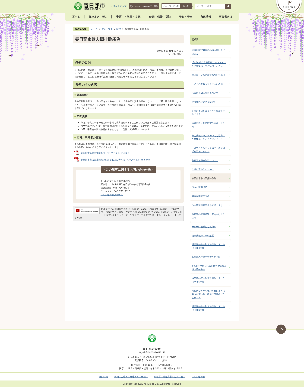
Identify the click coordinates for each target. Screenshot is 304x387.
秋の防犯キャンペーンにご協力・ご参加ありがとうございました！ (208, 137)
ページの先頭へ (281, 329)
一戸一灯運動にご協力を (204, 226)
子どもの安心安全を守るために (207, 83)
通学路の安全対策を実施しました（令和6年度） (208, 308)
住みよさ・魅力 (98, 16)
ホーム (94, 29)
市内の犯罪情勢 (199, 187)
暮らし (76, 16)
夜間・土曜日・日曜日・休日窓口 (131, 376)
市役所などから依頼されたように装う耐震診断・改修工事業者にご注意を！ (208, 294)
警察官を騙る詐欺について (205, 160)
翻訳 (156, 6)
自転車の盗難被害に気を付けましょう (208, 216)
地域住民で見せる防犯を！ (205, 101)
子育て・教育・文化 (128, 16)
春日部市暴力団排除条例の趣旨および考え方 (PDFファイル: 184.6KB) (116, 159)
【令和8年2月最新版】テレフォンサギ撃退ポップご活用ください (209, 64)
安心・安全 (185, 16)
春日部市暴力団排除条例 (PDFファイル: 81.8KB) (105, 153)
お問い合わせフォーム (112, 194)
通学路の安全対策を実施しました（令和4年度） (208, 246)
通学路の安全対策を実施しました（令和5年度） (208, 280)
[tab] (171, 6)
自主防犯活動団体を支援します (207, 205)
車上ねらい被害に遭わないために (208, 74)
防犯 (118, 29)
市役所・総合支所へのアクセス (169, 376)
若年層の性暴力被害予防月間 (206, 257)
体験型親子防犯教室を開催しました (208, 125)
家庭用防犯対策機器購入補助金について (208, 52)
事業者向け (225, 16)
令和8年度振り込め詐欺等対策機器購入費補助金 (209, 267)
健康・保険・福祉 (160, 16)
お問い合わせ (198, 376)
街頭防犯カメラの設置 (203, 235)
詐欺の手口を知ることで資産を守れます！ (208, 112)
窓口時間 (103, 376)
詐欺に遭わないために (203, 169)
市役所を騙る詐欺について (205, 92)
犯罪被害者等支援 (200, 196)
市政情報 (205, 16)
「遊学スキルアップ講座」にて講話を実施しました (208, 149)
